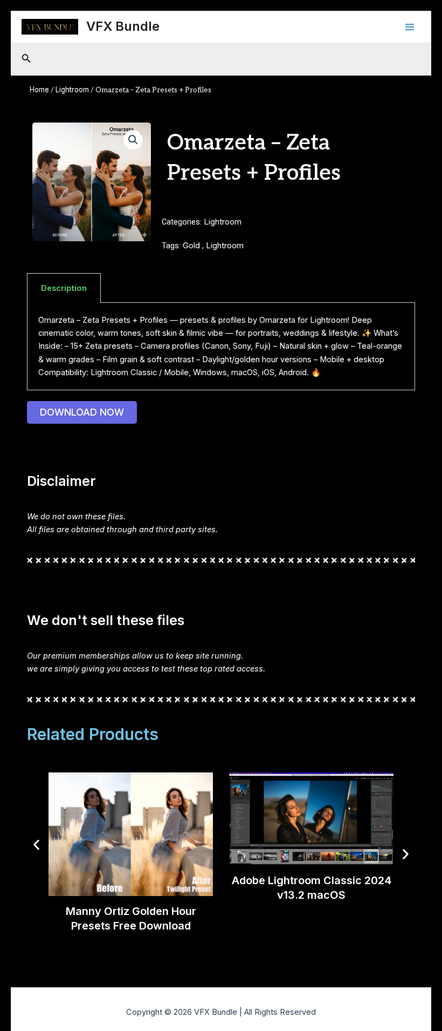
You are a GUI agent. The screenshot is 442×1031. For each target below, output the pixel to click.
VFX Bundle (123, 26)
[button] (133, 140)
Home (39, 89)
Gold (191, 245)
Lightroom (72, 89)
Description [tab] (64, 288)
